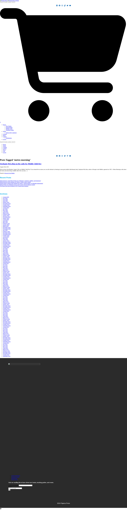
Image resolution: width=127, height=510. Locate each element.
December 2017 (6, 258)
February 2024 (6, 214)
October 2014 (6, 308)
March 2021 (6, 226)
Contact (5, 136)
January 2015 (6, 304)
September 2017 (7, 262)
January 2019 (6, 240)
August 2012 (6, 343)
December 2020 (6, 227)
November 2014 (7, 307)
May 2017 (5, 267)
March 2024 (6, 213)
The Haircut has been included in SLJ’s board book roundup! (14, 186)
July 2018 (5, 248)
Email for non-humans (13, 485)
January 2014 (6, 320)
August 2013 (6, 327)
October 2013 (6, 324)
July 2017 (5, 264)
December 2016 (6, 274)
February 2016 (6, 287)
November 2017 (7, 259)
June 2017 (5, 266)
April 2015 (5, 300)
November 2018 (7, 243)
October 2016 (6, 276)
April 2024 (5, 211)
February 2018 (6, 255)
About (4, 131)
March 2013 (6, 333)
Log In (4, 139)
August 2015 (6, 295)
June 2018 (5, 250)
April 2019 (5, 239)
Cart (4, 151)
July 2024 (5, 209)
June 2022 (5, 221)
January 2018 (6, 256)
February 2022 (6, 223)
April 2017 (5, 268)
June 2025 (5, 201)
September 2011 (6, 356)
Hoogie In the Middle (10, 173)
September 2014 (7, 309)
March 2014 (6, 317)
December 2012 (6, 337)
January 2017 (6, 272)
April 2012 (5, 348)
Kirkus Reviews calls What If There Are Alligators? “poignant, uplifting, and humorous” (20, 180)
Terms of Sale (14, 479)
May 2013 (5, 331)
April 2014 (5, 316)
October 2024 (6, 205)
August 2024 (6, 207)
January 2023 (6, 218)
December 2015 (6, 290)
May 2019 (5, 238)
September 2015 (7, 293)
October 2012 (6, 340)
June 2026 (5, 199)
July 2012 (5, 344)
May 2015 (5, 299)
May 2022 (5, 222)
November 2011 (6, 353)
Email (10, 486)
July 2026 (5, 198)
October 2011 (6, 354)
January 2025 (6, 202)
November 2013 (7, 323)
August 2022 (6, 219)
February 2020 (6, 231)
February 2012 (6, 351)
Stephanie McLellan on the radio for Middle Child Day (20, 164)
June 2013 (5, 329)
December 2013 (6, 321)
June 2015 (5, 297)
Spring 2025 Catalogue (11, 132)
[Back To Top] (0, 509)
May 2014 (5, 315)
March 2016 (6, 286)
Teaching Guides (10, 130)
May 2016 (5, 283)
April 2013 (5, 332)
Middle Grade (9, 128)
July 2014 (5, 312)
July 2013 (5, 328)
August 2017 (6, 263)
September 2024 (7, 206)
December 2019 (6, 232)
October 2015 (6, 292)
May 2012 (5, 347)
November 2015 (7, 291)
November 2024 (7, 203)
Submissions (9, 138)
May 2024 (5, 210)
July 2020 (5, 230)
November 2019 (7, 234)
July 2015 (5, 296)
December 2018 (6, 242)
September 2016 (7, 278)
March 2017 (6, 270)
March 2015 (6, 301)
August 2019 (6, 236)
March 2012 (6, 349)
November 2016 (7, 275)
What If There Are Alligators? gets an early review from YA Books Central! (17, 184)
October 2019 (6, 235)
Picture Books (9, 127)
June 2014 (5, 313)
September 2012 (7, 341)
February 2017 (6, 271)
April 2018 (5, 252)
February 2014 (6, 319)
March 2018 (6, 254)
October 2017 (6, 260)
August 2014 (6, 311)
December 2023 (6, 217)
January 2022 (6, 225)
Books (4, 124)
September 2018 (7, 246)
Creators (5, 134)
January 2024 (6, 215)
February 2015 (6, 303)
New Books (8, 126)
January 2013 (6, 336)
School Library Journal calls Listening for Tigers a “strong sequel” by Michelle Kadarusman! (21, 183)
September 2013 (7, 325)
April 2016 (5, 284)
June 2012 (5, 345)
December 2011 (6, 352)
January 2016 (6, 288)
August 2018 (6, 247)
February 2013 (6, 335)
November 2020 (7, 229)
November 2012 (7, 339)
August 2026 (6, 197)
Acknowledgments (15, 475)
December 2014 (6, 305)
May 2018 (5, 251)
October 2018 (6, 244)
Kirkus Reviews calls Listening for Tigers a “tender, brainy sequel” (15, 182)
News (4, 135)
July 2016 (5, 280)
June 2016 (5, 282)
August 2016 (6, 279)
